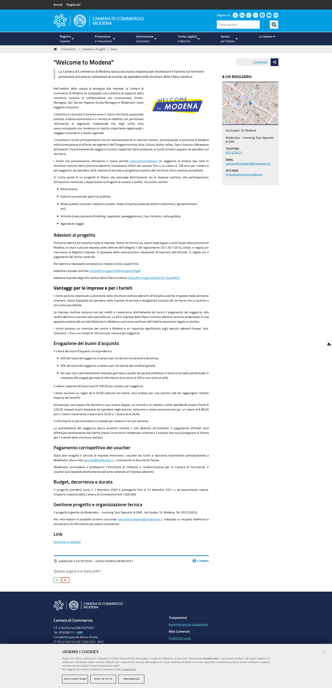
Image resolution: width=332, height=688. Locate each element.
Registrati (73, 4)
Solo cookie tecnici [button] (75, 679)
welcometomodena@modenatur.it (140, 519)
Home (56, 49)
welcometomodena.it (144, 160)
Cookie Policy (129, 669)
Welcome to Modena (67, 541)
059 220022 (234, 152)
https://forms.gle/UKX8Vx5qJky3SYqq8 (115, 270)
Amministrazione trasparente (188, 624)
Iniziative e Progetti (93, 49)
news (113, 49)
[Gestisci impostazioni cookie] (329, 344)
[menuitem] (65, 38)
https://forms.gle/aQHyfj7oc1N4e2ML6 (153, 277)
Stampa (203, 560)
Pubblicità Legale (180, 638)
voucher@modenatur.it (99, 460)
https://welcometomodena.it (244, 174)
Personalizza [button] (131, 679)
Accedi (58, 4)
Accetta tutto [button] (103, 679)
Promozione (68, 49)
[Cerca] (274, 24)
